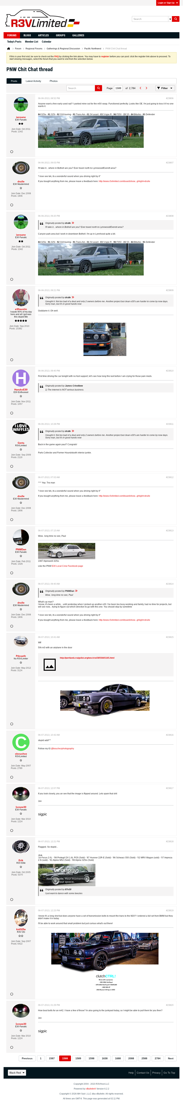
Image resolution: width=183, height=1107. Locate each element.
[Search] (175, 19)
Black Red (15, 1072)
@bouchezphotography (62, 748)
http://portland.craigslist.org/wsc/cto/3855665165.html (87, 658)
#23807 (170, 162)
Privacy (156, 1072)
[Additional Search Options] (170, 19)
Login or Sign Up (166, 3)
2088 (131, 1058)
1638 (105, 1058)
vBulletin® (91, 1089)
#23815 (170, 637)
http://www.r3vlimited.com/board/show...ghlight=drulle (124, 181)
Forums (11, 35)
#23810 (170, 371)
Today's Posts (14, 41)
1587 (52, 1058)
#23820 (170, 1005)
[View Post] (72, 223)
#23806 (170, 98)
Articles (43, 35)
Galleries (78, 35)
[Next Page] (146, 88)
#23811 (170, 424)
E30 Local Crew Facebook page (67, 566)
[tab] (14, 81)
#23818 (170, 841)
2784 (157, 1058)
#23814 (170, 584)
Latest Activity (33, 81)
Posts (14, 81)
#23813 (170, 530)
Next (171, 1058)
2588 (144, 1058)
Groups (60, 35)
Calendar (46, 41)
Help (131, 1072)
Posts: (14, 131)
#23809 (170, 290)
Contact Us (143, 1072)
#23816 (170, 735)
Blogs (27, 35)
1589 (78, 1058)
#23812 (170, 477)
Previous (27, 1058)
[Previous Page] (140, 88)
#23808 (170, 216)
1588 (65, 1058)
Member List (31, 41)
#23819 (170, 910)
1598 (91, 1058)
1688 (118, 1058)
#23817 (170, 788)
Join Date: (16, 129)
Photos (54, 81)
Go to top (169, 1072)
